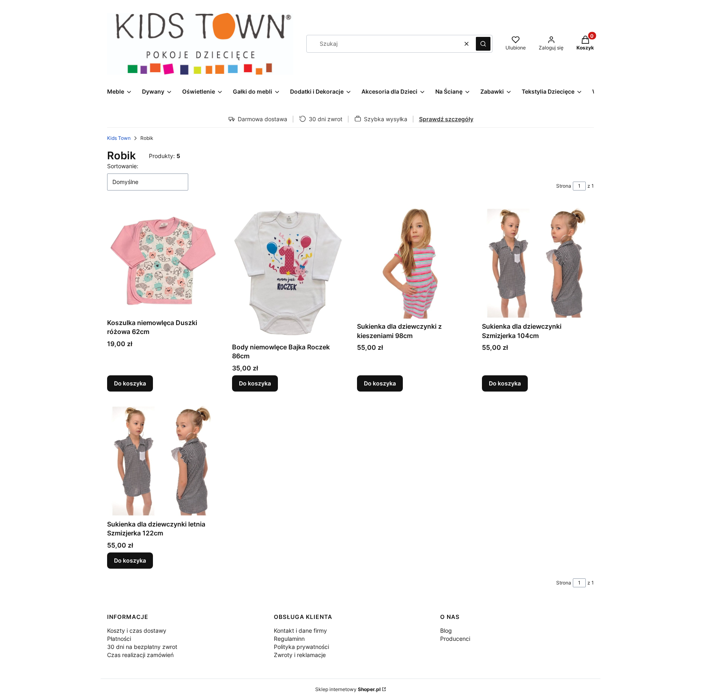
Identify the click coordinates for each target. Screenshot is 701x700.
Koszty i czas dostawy (136, 630)
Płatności (119, 638)
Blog (446, 630)
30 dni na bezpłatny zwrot (142, 646)
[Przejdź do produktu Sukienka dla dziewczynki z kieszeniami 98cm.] (413, 263)
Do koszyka (130, 383)
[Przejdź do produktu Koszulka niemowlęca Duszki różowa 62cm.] (163, 261)
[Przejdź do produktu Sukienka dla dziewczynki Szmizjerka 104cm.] (538, 263)
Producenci (455, 638)
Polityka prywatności (301, 646)
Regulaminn (289, 638)
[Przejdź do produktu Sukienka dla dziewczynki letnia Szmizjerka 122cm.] (163, 460)
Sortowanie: (122, 166)
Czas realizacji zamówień (140, 654)
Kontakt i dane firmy (300, 630)
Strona (563, 186)
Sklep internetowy (348, 689)
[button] (483, 44)
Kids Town (119, 138)
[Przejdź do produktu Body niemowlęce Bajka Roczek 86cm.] (288, 273)
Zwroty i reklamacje (300, 654)
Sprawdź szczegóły (446, 119)
